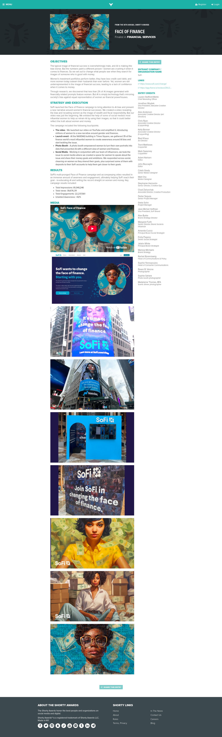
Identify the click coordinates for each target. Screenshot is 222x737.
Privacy (123, 723)
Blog (153, 723)
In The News (157, 711)
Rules (115, 719)
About (116, 715)
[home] (111, 4)
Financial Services (141, 37)
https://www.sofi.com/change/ (153, 84)
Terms (116, 723)
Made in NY (43, 720)
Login (216, 4)
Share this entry (151, 62)
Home (116, 711)
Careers (154, 719)
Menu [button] (9, 4)
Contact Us (156, 715)
